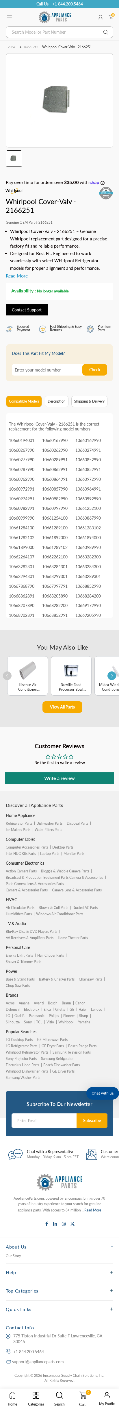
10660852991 (88, 469)
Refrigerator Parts (19, 823)
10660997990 (55, 508)
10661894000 (88, 537)
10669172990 (88, 605)
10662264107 (21, 556)
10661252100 (88, 508)
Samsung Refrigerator (57, 1058)
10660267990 (21, 450)
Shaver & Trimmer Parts (23, 962)
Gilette (60, 1009)
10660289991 (55, 459)
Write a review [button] (59, 778)
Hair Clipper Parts (50, 955)
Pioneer (69, 1016)
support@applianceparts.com (38, 1361)
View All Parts (62, 706)
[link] (110, 1347)
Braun (66, 1003)
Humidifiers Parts (19, 914)
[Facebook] (46, 1224)
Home (10, 47)
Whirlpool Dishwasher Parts (27, 1071)
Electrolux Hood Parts (22, 1065)
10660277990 (21, 459)
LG (8, 1016)
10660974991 (21, 498)
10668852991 (55, 615)
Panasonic (36, 1016)
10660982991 (21, 508)
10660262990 (55, 450)
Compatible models (24, 401)
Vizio (50, 1022)
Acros (10, 1003)
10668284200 (88, 596)
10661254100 (55, 518)
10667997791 (55, 586)
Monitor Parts (74, 853)
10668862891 (21, 596)
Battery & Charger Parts (57, 979)
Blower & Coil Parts (53, 907)
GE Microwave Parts (52, 1039)
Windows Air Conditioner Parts (59, 914)
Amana (24, 1003)
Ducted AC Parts (85, 907)
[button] (102, 1093)
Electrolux (31, 1009)
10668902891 (21, 615)
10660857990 (55, 489)
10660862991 (55, 469)
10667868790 (21, 586)
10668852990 (88, 586)
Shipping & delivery (89, 401)
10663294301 (21, 576)
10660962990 (21, 479)
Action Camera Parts (21, 871)
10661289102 (55, 547)
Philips (54, 1016)
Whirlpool (66, 1022)
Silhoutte (13, 1022)
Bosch (52, 1003)
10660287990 (21, 469)
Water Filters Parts (48, 830)
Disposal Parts (77, 823)
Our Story (13, 1256)
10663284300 (88, 566)
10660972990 (88, 479)
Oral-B (19, 1016)
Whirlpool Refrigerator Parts (27, 1052)
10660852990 (88, 459)
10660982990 (55, 498)
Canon (80, 1003)
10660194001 (21, 440)
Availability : (23, 290)
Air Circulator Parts (20, 907)
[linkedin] (55, 1224)
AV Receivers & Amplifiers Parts (29, 938)
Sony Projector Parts (21, 1058)
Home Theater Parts (73, 938)
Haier (83, 1009)
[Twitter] (72, 1224)
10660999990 (21, 518)
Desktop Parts (62, 847)
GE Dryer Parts (53, 1046)
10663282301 (21, 566)
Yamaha (84, 1022)
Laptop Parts (49, 853)
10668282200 (55, 605)
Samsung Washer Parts (23, 1077)
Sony (28, 1022)
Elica (47, 1009)
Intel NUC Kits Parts (21, 853)
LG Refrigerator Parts (21, 1046)
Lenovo (96, 1009)
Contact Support (27, 309)
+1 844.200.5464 (28, 1351)
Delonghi (13, 1009)
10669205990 (88, 615)
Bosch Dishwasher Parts (61, 1065)
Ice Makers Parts (18, 830)
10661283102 (88, 527)
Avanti (39, 1003)
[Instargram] (64, 1224)
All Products (28, 47)
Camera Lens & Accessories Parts (77, 890)
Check (94, 369)
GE (72, 1009)
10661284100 (21, 527)
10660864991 (55, 479)
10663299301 (55, 576)
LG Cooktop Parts (19, 1039)
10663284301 (55, 566)
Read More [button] (17, 275)
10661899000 (21, 547)
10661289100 (55, 527)
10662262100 (55, 556)
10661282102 (21, 537)
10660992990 (88, 498)
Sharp (83, 1016)
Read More (92, 1210)
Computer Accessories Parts (27, 847)
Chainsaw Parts (90, 979)
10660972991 (21, 489)
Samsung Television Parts (72, 1052)
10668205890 (55, 596)
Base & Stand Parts (20, 979)
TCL (39, 1022)
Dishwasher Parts (49, 823)
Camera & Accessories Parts (27, 890)
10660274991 (88, 450)
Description (57, 401)
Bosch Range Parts (82, 1046)
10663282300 (88, 556)
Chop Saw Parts (18, 985)
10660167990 (55, 440)
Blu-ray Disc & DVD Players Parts (31, 931)
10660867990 (88, 518)
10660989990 (88, 547)
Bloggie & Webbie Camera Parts (65, 871)
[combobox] (59, 32)
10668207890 (21, 605)
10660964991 (88, 489)
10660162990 (88, 440)
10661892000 (55, 537)
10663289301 (88, 576)
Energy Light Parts (19, 955)
